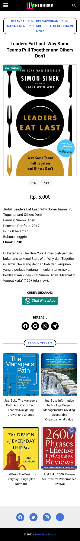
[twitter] (35, 326)
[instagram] (47, 517)
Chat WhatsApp (43, 301)
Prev (33, 182)
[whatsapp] (45, 326)
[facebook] (25, 326)
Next (46, 182)
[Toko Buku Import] (40, 5)
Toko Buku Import (45, 534)
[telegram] (55, 326)
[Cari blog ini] (74, 5)
